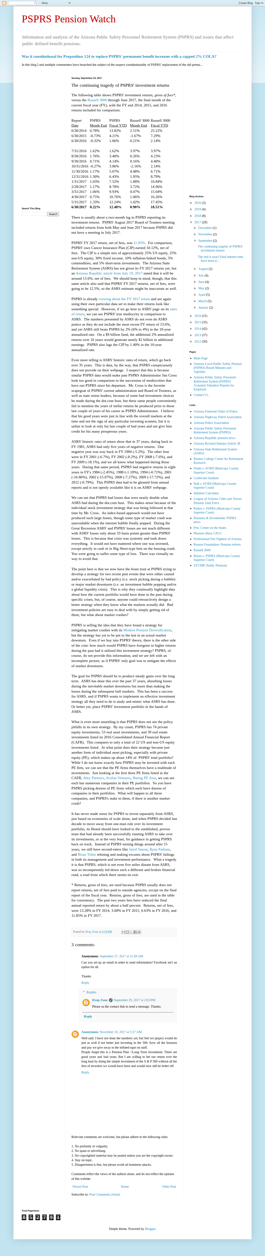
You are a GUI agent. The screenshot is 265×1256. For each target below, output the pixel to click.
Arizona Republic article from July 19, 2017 (109, 273)
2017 (198, 222)
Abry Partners (93, 778)
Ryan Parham (160, 849)
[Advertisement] (40, 139)
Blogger (150, 1229)
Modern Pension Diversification (147, 630)
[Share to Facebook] (135, 932)
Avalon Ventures (118, 778)
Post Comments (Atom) (104, 1194)
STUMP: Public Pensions (210, 565)
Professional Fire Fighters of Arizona (218, 539)
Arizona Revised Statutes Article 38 (217, 443)
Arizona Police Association (211, 423)
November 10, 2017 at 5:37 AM (121, 1032)
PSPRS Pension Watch (69, 19)
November (205, 234)
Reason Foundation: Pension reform (217, 544)
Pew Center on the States (210, 527)
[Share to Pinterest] (139, 932)
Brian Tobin (87, 854)
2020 (198, 203)
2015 (198, 322)
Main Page (201, 358)
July (201, 275)
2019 (198, 209)
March (203, 301)
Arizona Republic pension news (214, 438)
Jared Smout (138, 849)
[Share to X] (131, 932)
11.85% (139, 243)
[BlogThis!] (127, 932)
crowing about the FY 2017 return (124, 299)
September (205, 240)
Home (125, 1186)
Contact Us (201, 395)
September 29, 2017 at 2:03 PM (134, 1000)
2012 (198, 341)
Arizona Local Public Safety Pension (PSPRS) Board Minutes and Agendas (218, 367)
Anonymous (89, 1032)
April (202, 294)
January (203, 307)
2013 (198, 335)
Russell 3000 (97, 100)
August (203, 269)
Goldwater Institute (206, 478)
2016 (198, 316)
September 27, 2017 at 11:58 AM (121, 956)
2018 (198, 216)
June (201, 282)
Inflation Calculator (206, 493)
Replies (91, 992)
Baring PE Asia (144, 778)
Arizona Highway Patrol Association (218, 417)
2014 (198, 328)
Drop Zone (92, 931)
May (201, 288)
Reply (85, 982)
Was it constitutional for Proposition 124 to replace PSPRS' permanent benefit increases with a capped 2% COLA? (119, 56)
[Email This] (123, 932)
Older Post (169, 1186)
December (205, 228)
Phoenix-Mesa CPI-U (208, 533)
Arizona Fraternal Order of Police (215, 411)
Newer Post (80, 1186)
